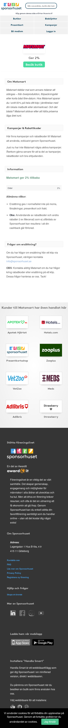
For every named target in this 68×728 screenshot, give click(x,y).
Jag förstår (50, 721)
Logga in (51, 31)
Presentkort (17, 24)
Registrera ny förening (18, 577)
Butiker (17, 18)
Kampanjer (51, 24)
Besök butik (34, 64)
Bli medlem (17, 31)
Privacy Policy (14, 572)
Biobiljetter (51, 18)
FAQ (9, 564)
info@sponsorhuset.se (18, 261)
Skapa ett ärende (14, 594)
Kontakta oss (13, 560)
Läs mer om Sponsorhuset (20, 568)
